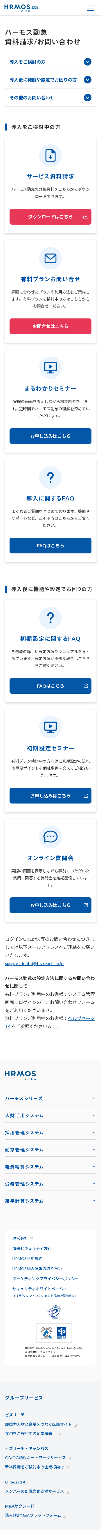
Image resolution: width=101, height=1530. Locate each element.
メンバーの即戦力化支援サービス (34, 1491)
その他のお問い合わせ (32, 97)
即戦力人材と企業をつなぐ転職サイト (38, 1424)
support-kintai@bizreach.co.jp (34, 963)
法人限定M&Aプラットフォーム (33, 1515)
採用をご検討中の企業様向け (30, 1433)
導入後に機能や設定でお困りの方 (43, 79)
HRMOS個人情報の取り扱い (37, 1268)
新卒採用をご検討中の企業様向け (34, 1466)
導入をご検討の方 (27, 61)
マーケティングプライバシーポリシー (45, 1278)
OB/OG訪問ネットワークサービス (35, 1457)
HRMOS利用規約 (27, 1258)
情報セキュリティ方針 (31, 1248)
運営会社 (20, 1238)
